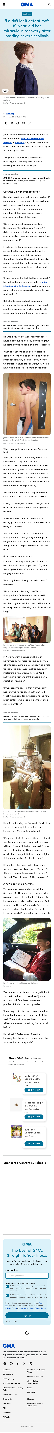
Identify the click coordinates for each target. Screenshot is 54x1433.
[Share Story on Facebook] (6, 123)
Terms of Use (8, 1374)
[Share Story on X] (12, 123)
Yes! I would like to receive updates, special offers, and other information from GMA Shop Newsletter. (28, 1288)
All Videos (7, 1412)
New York (19, 142)
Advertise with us (10, 1394)
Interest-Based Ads (35, 1376)
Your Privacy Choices (11, 1383)
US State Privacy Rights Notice (33, 1308)
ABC (5, 1408)
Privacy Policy (11, 1308)
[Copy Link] (29, 123)
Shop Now (34, 1090)
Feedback (31, 1392)
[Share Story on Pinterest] (18, 123)
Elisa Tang (10, 113)
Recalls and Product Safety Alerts (35, 1404)
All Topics (6, 1417)
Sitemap (30, 1399)
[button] (4, 4)
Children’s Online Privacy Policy (13, 1388)
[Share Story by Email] (23, 123)
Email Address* (12, 1270)
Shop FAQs (7, 1399)
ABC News (7, 1403)
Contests (6, 1369)
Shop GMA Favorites (23, 1058)
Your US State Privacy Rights (36, 1370)
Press (29, 1387)
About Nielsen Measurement (32, 1382)
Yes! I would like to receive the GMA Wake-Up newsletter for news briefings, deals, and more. (28, 1296)
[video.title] (27, 68)
